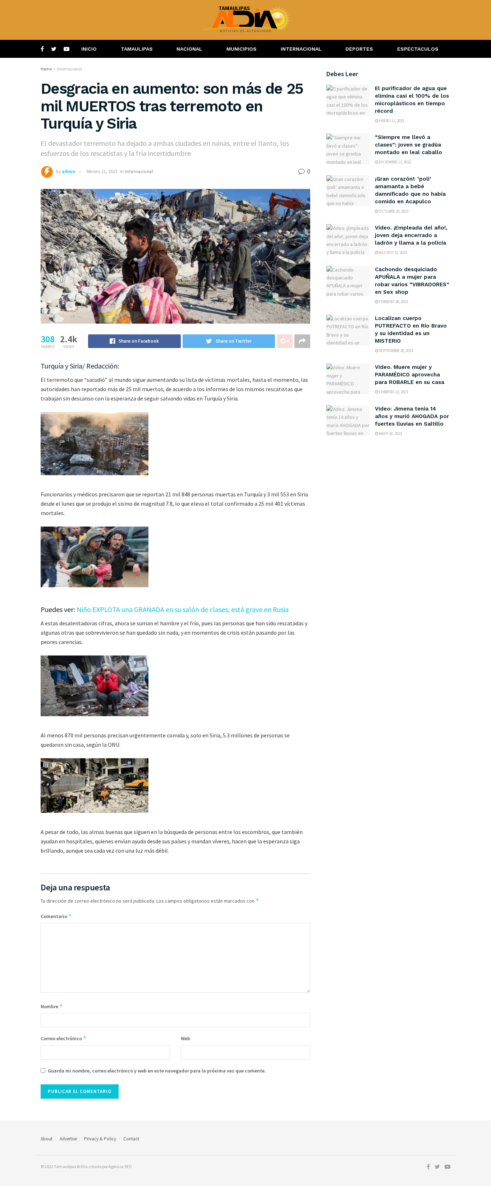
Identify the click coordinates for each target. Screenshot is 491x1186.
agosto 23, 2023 (392, 252)
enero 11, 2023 (391, 120)
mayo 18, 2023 (390, 433)
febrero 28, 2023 (393, 301)
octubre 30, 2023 (393, 211)
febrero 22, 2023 (393, 391)
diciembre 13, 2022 (394, 162)
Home (46, 68)
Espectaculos (418, 49)
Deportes (359, 49)
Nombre (52, 1006)
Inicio (89, 49)
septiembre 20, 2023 (395, 350)
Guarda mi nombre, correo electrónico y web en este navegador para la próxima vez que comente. (157, 1070)
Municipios (241, 49)
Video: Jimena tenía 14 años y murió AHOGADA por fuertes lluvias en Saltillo (412, 416)
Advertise (68, 1139)
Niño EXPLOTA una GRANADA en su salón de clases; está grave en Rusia (183, 609)
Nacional (189, 49)
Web (185, 1038)
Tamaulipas (137, 49)
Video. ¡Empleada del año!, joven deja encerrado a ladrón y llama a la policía (411, 235)
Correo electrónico (64, 1038)
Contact (131, 1139)
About (46, 1139)
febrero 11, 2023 (102, 171)
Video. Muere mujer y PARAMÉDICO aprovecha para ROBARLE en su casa (409, 374)
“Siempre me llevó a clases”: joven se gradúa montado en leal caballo (408, 145)
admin (68, 171)
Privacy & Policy (100, 1139)
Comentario (56, 916)
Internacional (301, 49)
